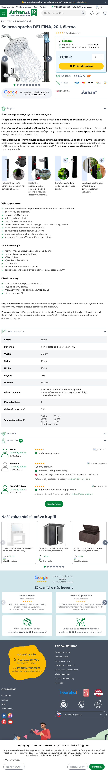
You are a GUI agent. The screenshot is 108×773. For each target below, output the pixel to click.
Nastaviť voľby (77, 767)
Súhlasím (97, 767)
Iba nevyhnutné (14, 767)
